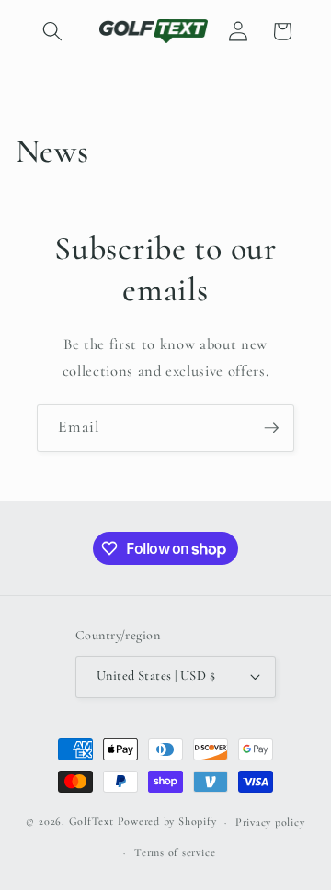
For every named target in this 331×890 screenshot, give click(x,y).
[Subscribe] (271, 428)
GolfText (91, 822)
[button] (52, 31)
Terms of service (174, 852)
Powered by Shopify (167, 822)
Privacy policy (270, 822)
